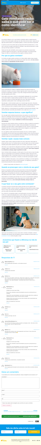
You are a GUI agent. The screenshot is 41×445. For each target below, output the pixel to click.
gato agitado (32, 109)
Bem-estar (4, 16)
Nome (3, 390)
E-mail (3, 394)
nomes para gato (23, 164)
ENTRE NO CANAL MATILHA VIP (29, 416)
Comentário (4, 376)
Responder (6, 272)
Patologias (9, 16)
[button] (36, 421)
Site (2, 398)
